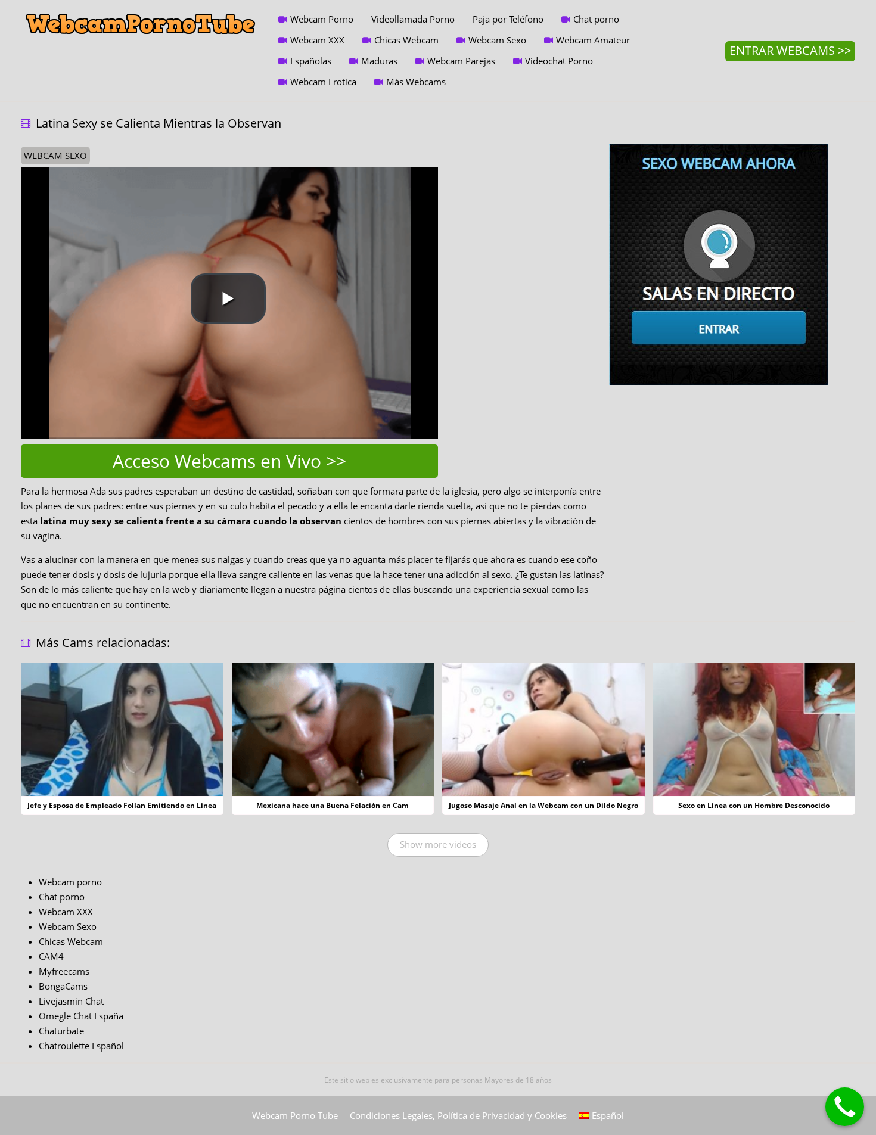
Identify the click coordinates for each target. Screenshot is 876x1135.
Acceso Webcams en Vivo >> (229, 461)
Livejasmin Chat (71, 1001)
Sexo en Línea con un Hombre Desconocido (754, 805)
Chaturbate (61, 1031)
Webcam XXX (317, 40)
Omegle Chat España (81, 1016)
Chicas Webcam (406, 40)
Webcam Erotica (323, 82)
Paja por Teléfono (508, 19)
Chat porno (596, 19)
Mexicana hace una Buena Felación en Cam (332, 805)
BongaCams (63, 986)
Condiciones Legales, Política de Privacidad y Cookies (458, 1115)
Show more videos (438, 844)
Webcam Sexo (497, 40)
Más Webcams (416, 82)
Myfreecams (64, 971)
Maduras (379, 61)
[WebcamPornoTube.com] (140, 9)
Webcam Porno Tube (295, 1115)
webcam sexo (55, 155)
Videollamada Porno (413, 19)
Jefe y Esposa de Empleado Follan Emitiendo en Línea (121, 805)
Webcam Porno (321, 19)
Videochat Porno (559, 61)
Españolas (310, 61)
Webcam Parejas (461, 61)
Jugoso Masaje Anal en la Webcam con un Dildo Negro (543, 805)
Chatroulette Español (81, 1046)
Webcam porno (70, 882)
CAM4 (51, 956)
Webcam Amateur (593, 40)
